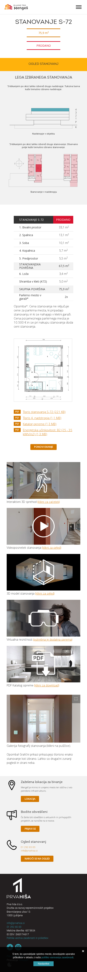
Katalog (43, 664)
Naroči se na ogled (37, 858)
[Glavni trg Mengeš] (16, 7)
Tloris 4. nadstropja (42, 418)
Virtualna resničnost (43, 618)
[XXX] (19, 888)
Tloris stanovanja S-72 (44, 412)
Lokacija (30, 799)
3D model (43, 572)
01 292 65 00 (28, 847)
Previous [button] (38, 737)
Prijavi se (30, 828)
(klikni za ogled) (51, 548)
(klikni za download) (46, 685)
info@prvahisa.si (29, 850)
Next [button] (49, 737)
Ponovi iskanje (43, 447)
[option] (43, 719)
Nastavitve (43, 963)
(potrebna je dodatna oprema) (52, 639)
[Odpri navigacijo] (78, 7)
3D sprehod (43, 480)
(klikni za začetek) (48, 502)
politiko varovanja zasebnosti (57, 957)
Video (43, 526)
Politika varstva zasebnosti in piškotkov (27, 938)
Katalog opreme (39, 424)
